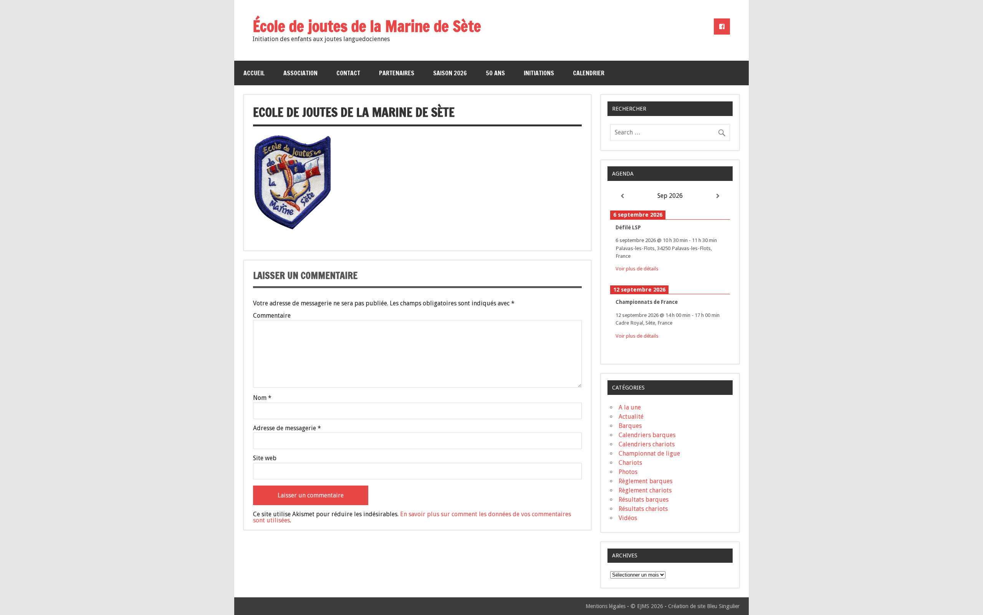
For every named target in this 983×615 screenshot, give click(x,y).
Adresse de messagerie (287, 428)
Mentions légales (606, 606)
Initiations (539, 73)
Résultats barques (644, 499)
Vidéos (628, 518)
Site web (264, 458)
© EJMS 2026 (647, 606)
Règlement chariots (645, 490)
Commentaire (272, 316)
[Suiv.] (718, 196)
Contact (348, 73)
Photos (628, 472)
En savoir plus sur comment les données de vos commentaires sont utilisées (412, 517)
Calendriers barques (647, 435)
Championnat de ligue (649, 453)
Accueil (254, 73)
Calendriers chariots (647, 444)
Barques (630, 425)
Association (300, 73)
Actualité (631, 416)
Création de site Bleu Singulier (704, 606)
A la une (630, 407)
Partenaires (396, 73)
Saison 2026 (450, 73)
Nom (262, 398)
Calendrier (588, 73)
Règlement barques (645, 481)
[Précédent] (622, 196)
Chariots (630, 462)
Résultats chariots (643, 508)
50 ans (495, 73)
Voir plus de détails (637, 268)
